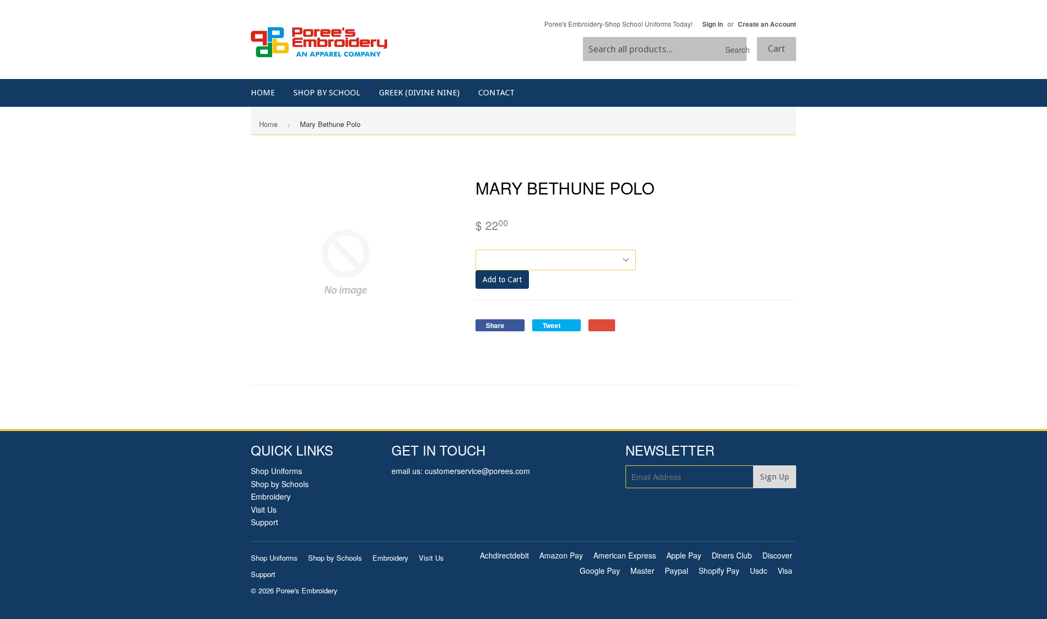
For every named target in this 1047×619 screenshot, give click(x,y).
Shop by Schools (280, 483)
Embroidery (271, 496)
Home (263, 93)
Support (264, 522)
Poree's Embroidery (307, 590)
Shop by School (326, 93)
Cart (776, 48)
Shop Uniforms (276, 470)
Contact (496, 93)
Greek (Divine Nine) (419, 93)
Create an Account (767, 24)
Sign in (712, 24)
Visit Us (263, 509)
